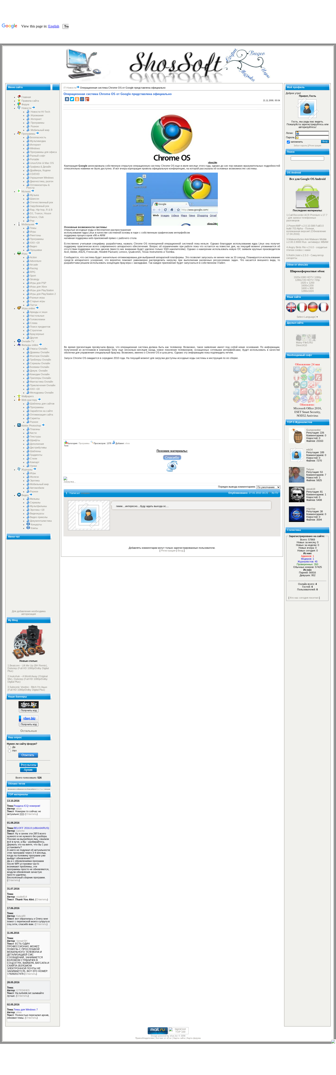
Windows (35, 148)
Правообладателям (144, 1038)
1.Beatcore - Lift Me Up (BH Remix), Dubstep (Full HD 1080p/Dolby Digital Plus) (28, 668)
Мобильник (28, 224)
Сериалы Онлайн (40, 363)
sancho (20, 830)
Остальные (28, 731)
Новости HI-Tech (40, 111)
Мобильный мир (39, 130)
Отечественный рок (41, 202)
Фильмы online (30, 345)
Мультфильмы (38, 506)
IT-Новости (70, 87)
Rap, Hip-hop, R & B (41, 209)
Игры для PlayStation (42, 290)
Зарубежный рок (39, 206)
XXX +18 (35, 242)
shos (19, 1012)
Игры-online (28, 308)
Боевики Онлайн (39, 367)
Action (33, 257)
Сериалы (35, 502)
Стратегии (36, 330)
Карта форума (194, 1038)
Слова (33, 323)
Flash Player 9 (40, 789)
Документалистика (41, 520)
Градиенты (36, 454)
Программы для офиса (43, 152)
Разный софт (37, 155)
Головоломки (37, 319)
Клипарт (34, 462)
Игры (33, 231)
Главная (26, 97)
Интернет (36, 119)
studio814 (21, 896)
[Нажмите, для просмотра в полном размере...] (172, 163)
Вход (180, 550)
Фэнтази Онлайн (39, 356)
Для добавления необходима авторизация (28, 612)
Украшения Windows (42, 177)
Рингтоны (35, 235)
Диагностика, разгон (41, 181)
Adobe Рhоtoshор (31, 425)
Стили (33, 458)
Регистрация (168, 550)
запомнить (297, 141)
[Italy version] (302, 311)
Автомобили (37, 487)
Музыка (26, 191)
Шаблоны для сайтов (42, 403)
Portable (34, 159)
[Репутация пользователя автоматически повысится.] (172, 457)
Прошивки (36, 250)
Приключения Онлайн (42, 385)
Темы (33, 228)
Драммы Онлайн (39, 352)
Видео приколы (39, 517)
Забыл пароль (300, 145)
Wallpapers (27, 396)
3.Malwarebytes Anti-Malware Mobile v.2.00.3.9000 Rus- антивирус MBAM (307, 240)
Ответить (31, 814)
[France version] (323, 311)
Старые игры (37, 301)
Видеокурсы (37, 513)
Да (13, 747)
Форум (25, 104)
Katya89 (20, 916)
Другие (34, 337)
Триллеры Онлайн (40, 378)
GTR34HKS (22, 990)
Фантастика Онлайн (41, 381)
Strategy (34, 279)
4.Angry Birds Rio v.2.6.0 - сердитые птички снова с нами (306, 248)
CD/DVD (35, 174)
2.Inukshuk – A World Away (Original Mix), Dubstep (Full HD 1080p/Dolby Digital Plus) (28, 679)
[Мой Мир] (82, 99)
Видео (33, 246)
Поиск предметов (40, 326)
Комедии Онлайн (40, 374)
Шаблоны (35, 451)
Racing (34, 268)
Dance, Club (37, 217)
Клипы (34, 528)
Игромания (36, 115)
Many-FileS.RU (304, 350)
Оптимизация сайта (41, 414)
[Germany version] (312, 311)
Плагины (35, 429)
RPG (32, 272)
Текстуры (35, 436)
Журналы (27, 469)
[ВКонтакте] (67, 99)
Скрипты (35, 418)
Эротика (35, 480)
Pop (32, 220)
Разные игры (37, 297)
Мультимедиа (38, 141)
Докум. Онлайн (39, 370)
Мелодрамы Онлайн (41, 392)
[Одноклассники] (77, 99)
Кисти (33, 433)
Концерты (36, 524)
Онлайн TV (27, 341)
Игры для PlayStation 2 (43, 294)
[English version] (291, 311)
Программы (37, 122)
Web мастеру (29, 400)
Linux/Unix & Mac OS (42, 163)
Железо (34, 476)
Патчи (33, 305)
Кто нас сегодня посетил (304, 597)
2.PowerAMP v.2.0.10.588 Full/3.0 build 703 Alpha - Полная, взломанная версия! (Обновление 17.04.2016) (306, 229)
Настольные (37, 315)
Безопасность (38, 137)
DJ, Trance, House (40, 213)
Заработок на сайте (41, 411)
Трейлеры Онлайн (40, 359)
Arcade (34, 264)
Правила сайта (30, 100)
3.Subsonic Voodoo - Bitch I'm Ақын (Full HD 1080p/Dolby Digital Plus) (27, 688)
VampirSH (21, 940)
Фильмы (35, 498)
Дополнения (37, 443)
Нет (14, 750)
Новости (26, 108)
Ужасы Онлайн (38, 348)
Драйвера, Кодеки (40, 170)
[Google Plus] (87, 99)
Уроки (33, 465)
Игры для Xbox (38, 286)
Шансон (34, 198)
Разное (34, 126)
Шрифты (35, 440)
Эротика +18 (37, 509)
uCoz (169, 1038)
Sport (33, 275)
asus (19, 808)
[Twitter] (72, 99)
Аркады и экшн (38, 312)
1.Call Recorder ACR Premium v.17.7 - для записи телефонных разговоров (306, 218)
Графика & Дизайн (40, 166)
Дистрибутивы (38, 447)
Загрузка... (70, 481)
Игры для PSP (38, 283)
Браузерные (37, 334)
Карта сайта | (180, 1038)
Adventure (35, 261)
